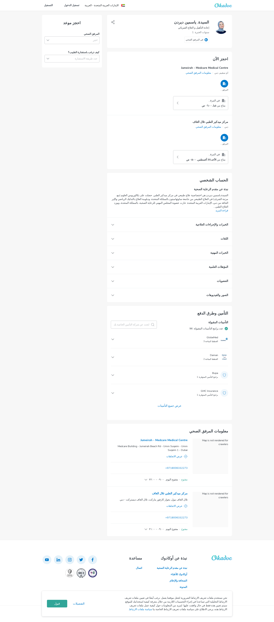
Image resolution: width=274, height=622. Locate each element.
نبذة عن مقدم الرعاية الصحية (172, 568)
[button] (198, 73)
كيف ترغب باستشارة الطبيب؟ (83, 52)
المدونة (183, 587)
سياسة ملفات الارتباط (140, 609)
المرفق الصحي (91, 34)
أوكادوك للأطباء (179, 574)
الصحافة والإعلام (178, 580)
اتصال (139, 568)
